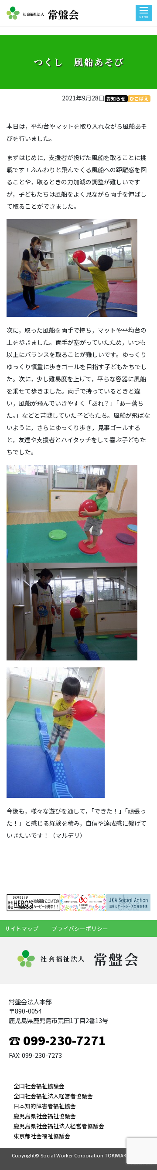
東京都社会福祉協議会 (42, 1136)
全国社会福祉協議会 (39, 1086)
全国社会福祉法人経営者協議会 (53, 1096)
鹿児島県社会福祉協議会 (45, 1116)
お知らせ (116, 98)
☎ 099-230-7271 (57, 1040)
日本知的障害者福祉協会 (45, 1106)
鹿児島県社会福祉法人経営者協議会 (59, 1126)
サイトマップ (21, 928)
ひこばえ (139, 98)
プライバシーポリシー (79, 928)
